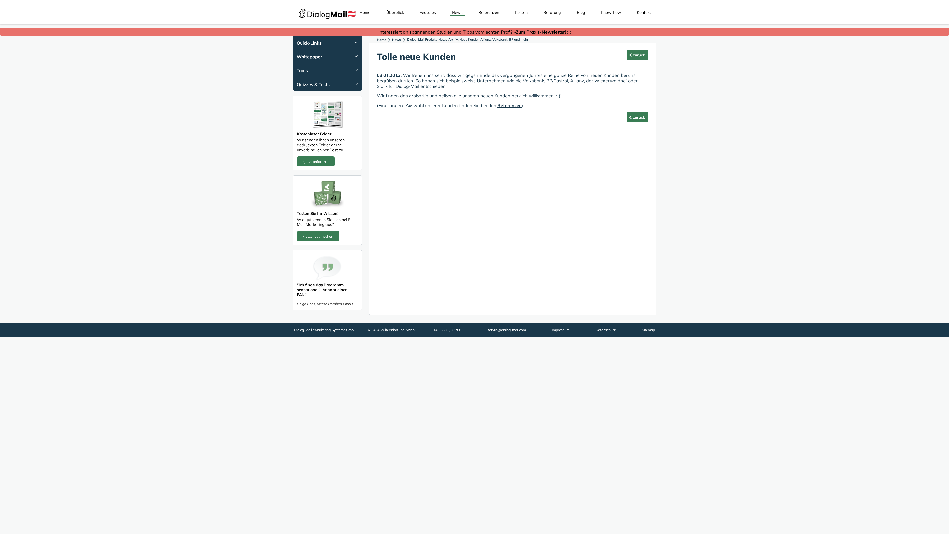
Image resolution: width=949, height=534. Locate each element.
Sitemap (648, 330)
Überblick (395, 12)
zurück (639, 55)
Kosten (521, 12)
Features (428, 12)
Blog (581, 12)
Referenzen (488, 12)
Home (365, 12)
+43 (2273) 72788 (447, 330)
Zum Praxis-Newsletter (540, 32)
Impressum (560, 330)
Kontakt (644, 12)
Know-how (611, 12)
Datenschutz (606, 330)
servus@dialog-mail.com (506, 330)
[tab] (327, 42)
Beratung (552, 12)
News (457, 12)
